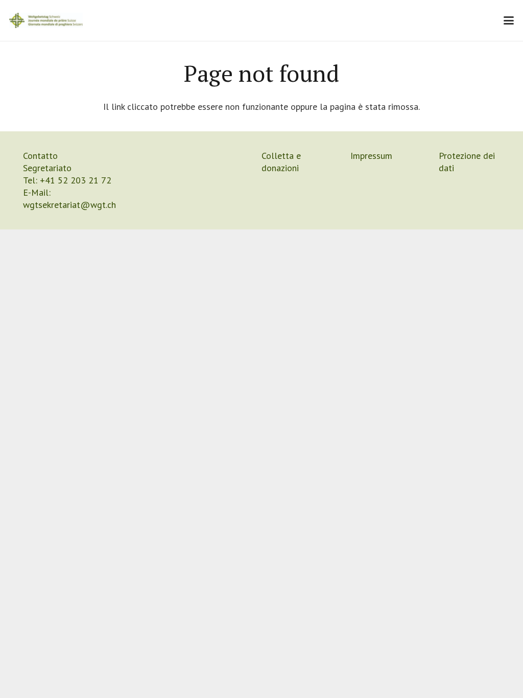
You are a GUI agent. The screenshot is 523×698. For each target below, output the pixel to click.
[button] (508, 20)
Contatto (40, 155)
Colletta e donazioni (281, 162)
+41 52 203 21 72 (75, 180)
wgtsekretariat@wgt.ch (69, 205)
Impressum (371, 155)
